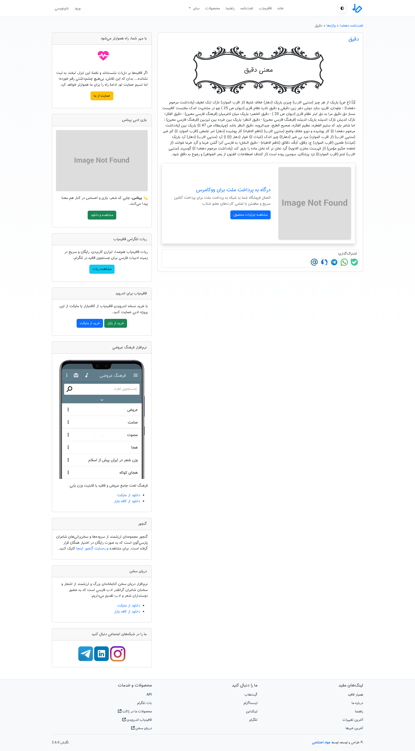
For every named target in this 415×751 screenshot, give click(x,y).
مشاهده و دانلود (102, 215)
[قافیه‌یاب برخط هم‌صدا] (357, 8)
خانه (280, 8)
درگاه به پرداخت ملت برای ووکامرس (233, 190)
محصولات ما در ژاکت (136, 711)
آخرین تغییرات (352, 720)
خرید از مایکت (90, 323)
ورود (77, 8)
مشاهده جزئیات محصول (250, 215)
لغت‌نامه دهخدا (351, 26)
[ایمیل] (314, 262)
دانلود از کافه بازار (127, 501)
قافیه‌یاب (265, 8)
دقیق (353, 39)
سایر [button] (196, 8)
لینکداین (251, 711)
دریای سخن (143, 728)
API (149, 694)
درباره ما (357, 703)
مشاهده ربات (101, 269)
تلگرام (253, 720)
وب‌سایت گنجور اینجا (93, 548)
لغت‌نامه (246, 8)
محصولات (212, 8)
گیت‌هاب (250, 694)
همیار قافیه (355, 694)
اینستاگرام (250, 703)
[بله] (354, 262)
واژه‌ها (331, 26)
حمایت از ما (102, 96)
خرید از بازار (115, 323)
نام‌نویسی (62, 8)
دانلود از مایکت (128, 495)
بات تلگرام (144, 703)
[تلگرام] (334, 262)
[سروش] (324, 262)
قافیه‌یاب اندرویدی (139, 720)
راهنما (230, 8)
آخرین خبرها (354, 728)
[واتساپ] (344, 262)
